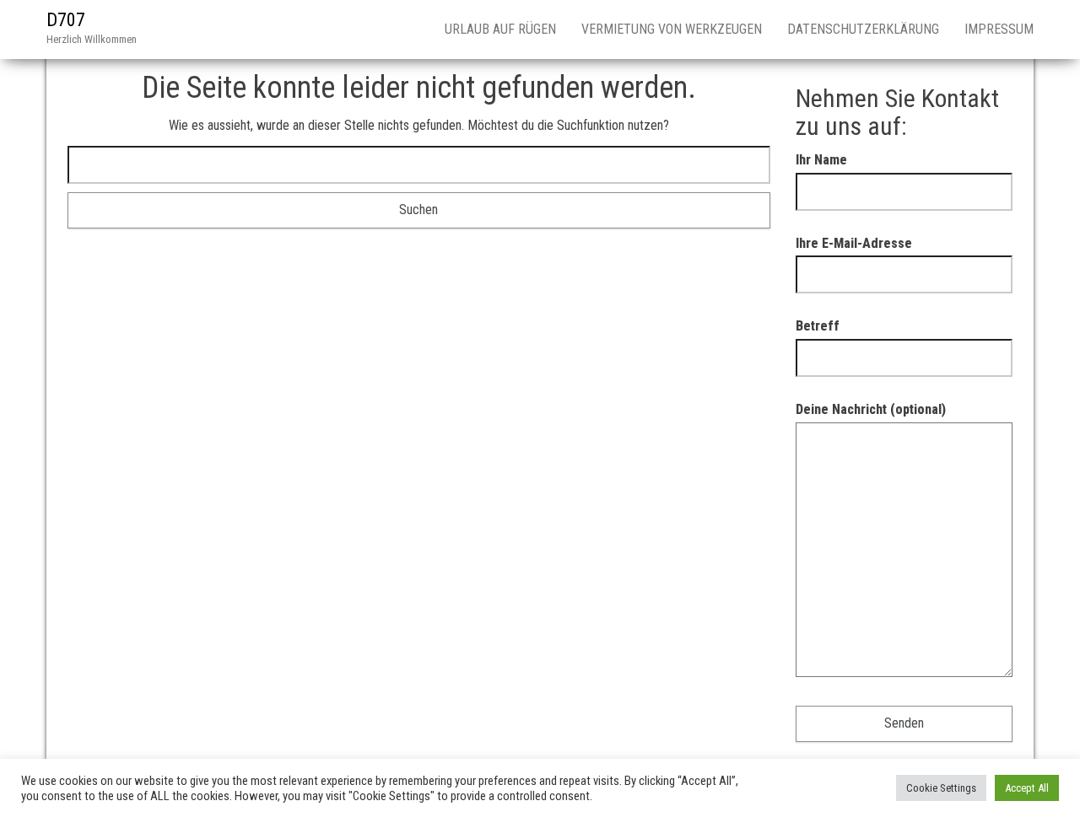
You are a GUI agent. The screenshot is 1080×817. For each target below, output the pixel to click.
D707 (65, 19)
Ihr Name (821, 160)
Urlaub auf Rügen (500, 29)
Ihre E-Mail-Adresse (854, 243)
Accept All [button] (1027, 788)
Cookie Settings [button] (941, 788)
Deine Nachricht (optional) (871, 409)
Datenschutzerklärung (863, 29)
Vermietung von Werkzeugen (671, 29)
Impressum (999, 29)
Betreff (818, 326)
